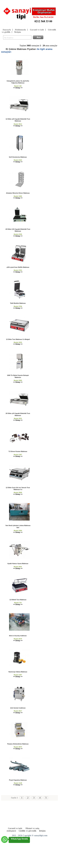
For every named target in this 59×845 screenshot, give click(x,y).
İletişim (17, 32)
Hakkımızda (20, 30)
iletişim (42, 831)
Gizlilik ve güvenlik (27, 831)
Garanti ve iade (37, 30)
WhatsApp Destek (19, 839)
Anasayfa (6, 30)
